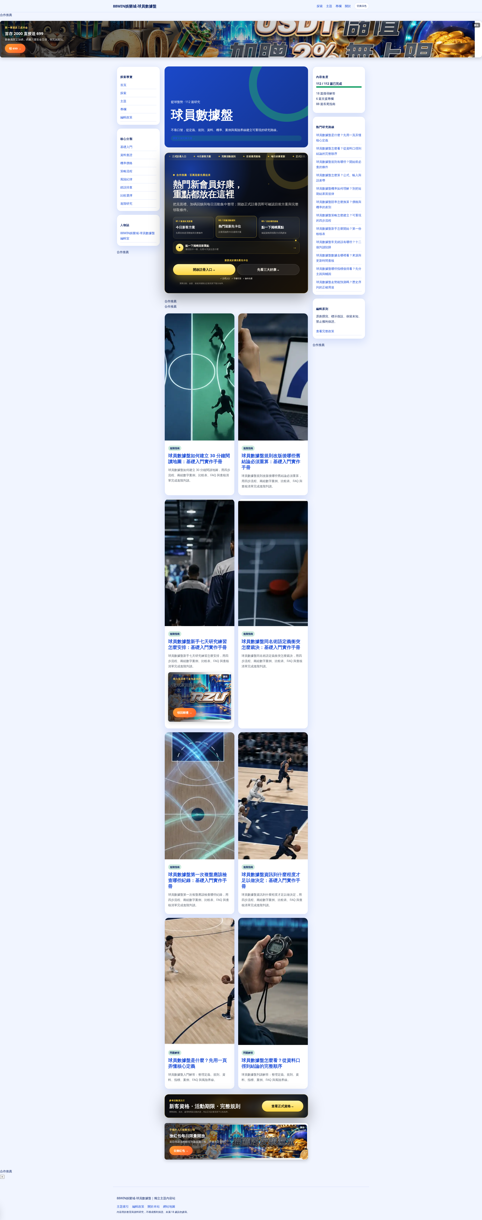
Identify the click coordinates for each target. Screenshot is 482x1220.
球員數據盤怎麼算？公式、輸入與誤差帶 (338, 177)
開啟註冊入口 (204, 269)
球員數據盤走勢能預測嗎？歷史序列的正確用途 (338, 284)
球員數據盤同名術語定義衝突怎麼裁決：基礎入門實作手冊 (271, 644)
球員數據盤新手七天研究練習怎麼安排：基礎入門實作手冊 (197, 644)
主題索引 (123, 1206)
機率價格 (126, 163)
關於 (348, 6)
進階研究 (126, 203)
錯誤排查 (126, 187)
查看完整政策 (325, 331)
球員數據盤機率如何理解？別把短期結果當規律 (338, 191)
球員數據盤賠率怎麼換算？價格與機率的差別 (338, 204)
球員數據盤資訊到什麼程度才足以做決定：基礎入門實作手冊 (271, 880)
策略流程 (126, 171)
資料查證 (126, 155)
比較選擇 (126, 195)
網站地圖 (169, 1206)
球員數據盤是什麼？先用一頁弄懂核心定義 (197, 1063)
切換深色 (362, 6)
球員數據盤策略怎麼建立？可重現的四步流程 (338, 218)
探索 (320, 6)
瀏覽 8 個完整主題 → (184, 138)
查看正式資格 (283, 1106)
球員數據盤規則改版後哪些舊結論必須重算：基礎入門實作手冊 (271, 461)
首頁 (123, 85)
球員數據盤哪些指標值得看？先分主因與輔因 (338, 271)
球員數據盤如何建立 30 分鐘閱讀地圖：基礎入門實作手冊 (199, 458)
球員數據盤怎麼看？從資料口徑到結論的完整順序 (271, 1063)
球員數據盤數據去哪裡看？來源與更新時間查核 (338, 258)
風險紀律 (126, 179)
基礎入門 (126, 147)
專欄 (339, 6)
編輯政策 (126, 117)
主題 (329, 6)
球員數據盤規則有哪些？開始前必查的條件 (338, 164)
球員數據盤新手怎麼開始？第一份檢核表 (338, 231)
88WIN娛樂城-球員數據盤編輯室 (137, 235)
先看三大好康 (268, 269)
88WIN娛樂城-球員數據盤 (134, 6)
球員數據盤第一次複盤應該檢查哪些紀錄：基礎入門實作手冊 (197, 880)
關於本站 (154, 1206)
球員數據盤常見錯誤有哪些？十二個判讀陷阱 (338, 244)
